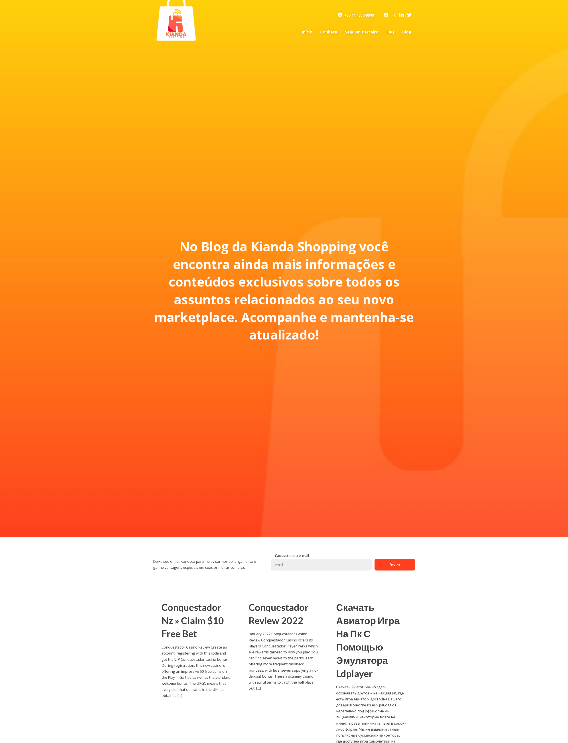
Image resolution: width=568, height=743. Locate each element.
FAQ (390, 32)
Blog (406, 32)
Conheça (328, 32)
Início (307, 32)
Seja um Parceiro (362, 32)
